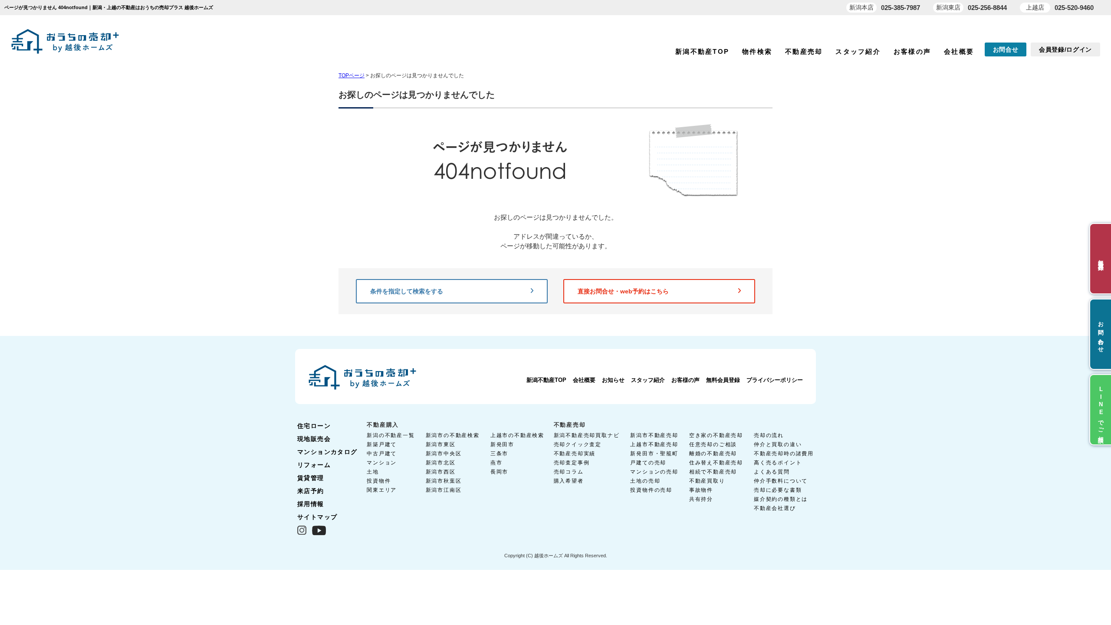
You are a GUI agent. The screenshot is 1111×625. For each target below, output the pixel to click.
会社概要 (959, 51)
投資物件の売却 (651, 490)
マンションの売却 (654, 472)
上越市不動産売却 (654, 444)
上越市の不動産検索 (517, 435)
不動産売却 (803, 51)
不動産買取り (707, 481)
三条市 (499, 454)
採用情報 (310, 503)
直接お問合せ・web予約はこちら (623, 291)
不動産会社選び (775, 508)
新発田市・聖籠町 (654, 454)
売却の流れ (769, 435)
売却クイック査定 (578, 444)
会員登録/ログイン (1065, 49)
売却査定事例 (572, 463)
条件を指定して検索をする (406, 291)
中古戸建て (382, 454)
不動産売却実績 (575, 454)
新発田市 (502, 444)
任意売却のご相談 (713, 444)
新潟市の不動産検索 (453, 435)
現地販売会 (314, 438)
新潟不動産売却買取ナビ (587, 435)
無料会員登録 (723, 380)
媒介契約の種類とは (781, 499)
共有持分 (701, 499)
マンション (382, 463)
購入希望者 (569, 481)
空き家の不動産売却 (716, 435)
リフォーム (314, 464)
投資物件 (379, 481)
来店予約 (310, 490)
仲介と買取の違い (778, 444)
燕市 (496, 463)
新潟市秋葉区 (444, 481)
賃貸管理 (310, 477)
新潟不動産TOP (702, 51)
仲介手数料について (781, 481)
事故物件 (701, 490)
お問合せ (1006, 49)
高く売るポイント (778, 463)
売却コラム (569, 472)
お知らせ (613, 380)
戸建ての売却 (648, 463)
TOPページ (352, 75)
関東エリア (382, 490)
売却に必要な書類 (778, 490)
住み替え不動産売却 (716, 463)
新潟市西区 (441, 472)
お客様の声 (912, 51)
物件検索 (757, 51)
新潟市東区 (441, 444)
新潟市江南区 (444, 490)
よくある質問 (772, 472)
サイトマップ (317, 516)
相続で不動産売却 (713, 472)
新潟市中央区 (444, 454)
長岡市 (499, 472)
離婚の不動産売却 (713, 454)
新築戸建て (382, 444)
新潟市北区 (441, 463)
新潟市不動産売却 (654, 435)
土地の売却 (645, 481)
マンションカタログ (327, 451)
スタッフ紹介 (858, 51)
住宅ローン (314, 425)
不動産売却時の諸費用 (784, 454)
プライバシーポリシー (774, 380)
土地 (373, 472)
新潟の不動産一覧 (390, 435)
